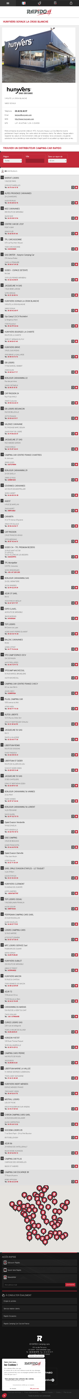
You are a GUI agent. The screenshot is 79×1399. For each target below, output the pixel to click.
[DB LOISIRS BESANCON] (72, 418)
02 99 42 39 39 (13, 588)
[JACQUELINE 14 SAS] (72, 295)
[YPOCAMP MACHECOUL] (72, 677)
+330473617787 (13, 893)
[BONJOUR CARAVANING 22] (72, 387)
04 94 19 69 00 (13, 1109)
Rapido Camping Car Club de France (16, 1324)
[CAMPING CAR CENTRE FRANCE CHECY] (72, 693)
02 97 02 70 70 (13, 816)
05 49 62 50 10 (13, 1153)
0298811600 (12, 480)
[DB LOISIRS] (72, 372)
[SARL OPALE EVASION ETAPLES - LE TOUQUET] (72, 878)
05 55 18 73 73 (13, 357)
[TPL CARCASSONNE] (72, 249)
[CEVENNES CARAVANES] (72, 495)
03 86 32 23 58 (13, 1182)
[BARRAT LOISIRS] (72, 187)
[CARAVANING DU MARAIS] (72, 1016)
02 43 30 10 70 (34, 1352)
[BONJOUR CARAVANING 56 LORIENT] (72, 816)
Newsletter (12, 1277)
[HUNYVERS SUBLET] (72, 970)
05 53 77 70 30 (13, 709)
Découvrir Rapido (14, 1263)
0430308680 (12, 249)
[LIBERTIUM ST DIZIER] (72, 770)
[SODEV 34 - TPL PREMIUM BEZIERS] (72, 556)
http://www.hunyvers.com (24, 119)
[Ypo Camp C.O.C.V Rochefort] (72, 325)
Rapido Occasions (10, 1316)
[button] (54, 1194)
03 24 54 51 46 (13, 233)
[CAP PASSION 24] (72, 402)
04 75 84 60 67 (13, 434)
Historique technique (14, 1392)
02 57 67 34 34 (13, 801)
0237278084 (12, 464)
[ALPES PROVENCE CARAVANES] (72, 202)
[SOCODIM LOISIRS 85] (72, 1137)
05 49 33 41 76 (13, 1093)
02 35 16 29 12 (13, 1047)
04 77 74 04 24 (13, 649)
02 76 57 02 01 (13, 449)
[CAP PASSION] (72, 541)
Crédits (58, 1392)
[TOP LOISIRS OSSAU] (72, 908)
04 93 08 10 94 (13, 218)
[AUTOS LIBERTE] (72, 724)
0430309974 (12, 557)
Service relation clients (12, 1309)
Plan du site (67, 1392)
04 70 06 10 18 (13, 187)
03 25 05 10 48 (13, 770)
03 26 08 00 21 (13, 755)
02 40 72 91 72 (13, 664)
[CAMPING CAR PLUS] (72, 1166)
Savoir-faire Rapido (14, 1270)
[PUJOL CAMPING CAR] (72, 708)
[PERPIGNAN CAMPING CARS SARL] (72, 924)
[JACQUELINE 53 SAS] (72, 785)
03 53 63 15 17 (13, 418)
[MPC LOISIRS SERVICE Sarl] (72, 954)
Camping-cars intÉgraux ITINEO (47, 1372)
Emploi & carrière (10, 1301)
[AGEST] (72, 510)
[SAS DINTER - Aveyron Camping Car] (72, 264)
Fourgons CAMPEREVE (47, 1380)
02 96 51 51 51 (12, 387)
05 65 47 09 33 (13, 264)
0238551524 (12, 693)
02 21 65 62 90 (13, 724)
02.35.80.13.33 (12, 1063)
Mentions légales (47, 1392)
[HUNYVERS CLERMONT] (72, 893)
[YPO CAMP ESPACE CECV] (72, 664)
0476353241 (12, 618)
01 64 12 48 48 (13, 1078)
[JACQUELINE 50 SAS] (72, 739)
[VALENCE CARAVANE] (72, 433)
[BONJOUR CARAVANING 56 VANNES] (72, 801)
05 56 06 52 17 (13, 526)
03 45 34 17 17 (13, 372)
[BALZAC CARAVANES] (72, 649)
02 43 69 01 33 (13, 786)
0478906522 (12, 970)
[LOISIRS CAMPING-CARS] (72, 939)
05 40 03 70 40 (13, 634)
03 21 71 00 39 (13, 862)
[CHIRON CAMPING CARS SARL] (72, 1124)
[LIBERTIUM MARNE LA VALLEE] (72, 1078)
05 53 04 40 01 (13, 403)
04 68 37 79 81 (13, 924)
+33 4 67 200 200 (14, 572)
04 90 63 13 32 (13, 1124)
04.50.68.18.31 (12, 1032)
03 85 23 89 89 (13, 986)
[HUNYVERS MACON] (72, 985)
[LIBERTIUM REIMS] (72, 754)
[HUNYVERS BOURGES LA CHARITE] (72, 341)
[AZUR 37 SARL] (72, 603)
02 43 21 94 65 (13, 1001)
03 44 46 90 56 (13, 847)
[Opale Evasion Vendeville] (72, 831)
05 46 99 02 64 (13, 326)
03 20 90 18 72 (13, 832)
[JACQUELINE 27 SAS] (72, 449)
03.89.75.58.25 (12, 955)
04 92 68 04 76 (13, 203)
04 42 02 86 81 (13, 280)
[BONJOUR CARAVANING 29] (72, 479)
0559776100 (12, 909)
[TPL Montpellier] (72, 572)
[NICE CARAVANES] (72, 218)
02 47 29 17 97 (13, 603)
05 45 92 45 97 (21, 111)
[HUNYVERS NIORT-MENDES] (72, 1093)
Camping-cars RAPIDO (39, 1338)
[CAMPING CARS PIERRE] (72, 1062)
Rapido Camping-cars (39, 12)
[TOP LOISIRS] (72, 633)
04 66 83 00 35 (13, 495)
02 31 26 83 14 (13, 295)
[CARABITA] (72, 526)
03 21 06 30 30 (13, 878)
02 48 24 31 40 (13, 341)
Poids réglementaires (31, 1392)
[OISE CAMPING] (72, 847)
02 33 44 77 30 (13, 739)
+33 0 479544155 (13, 1016)
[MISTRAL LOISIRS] (72, 1108)
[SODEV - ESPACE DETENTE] (72, 279)
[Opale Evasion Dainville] (72, 862)
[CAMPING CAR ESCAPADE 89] (72, 1181)
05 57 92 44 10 (13, 541)
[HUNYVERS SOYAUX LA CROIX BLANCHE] (72, 310)
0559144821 (11, 511)
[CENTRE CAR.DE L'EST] (72, 233)
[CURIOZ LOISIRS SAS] (72, 1031)
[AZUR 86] (72, 1152)
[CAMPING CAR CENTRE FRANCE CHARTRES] (72, 464)
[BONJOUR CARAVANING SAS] (72, 587)
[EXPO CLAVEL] (72, 618)
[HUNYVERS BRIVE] (72, 356)
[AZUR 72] (72, 1001)
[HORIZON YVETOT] (72, 1047)
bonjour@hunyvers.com (23, 115)
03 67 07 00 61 (13, 939)
